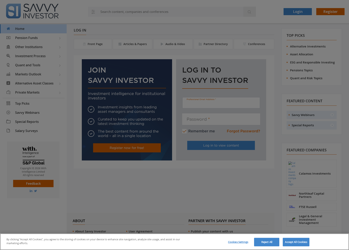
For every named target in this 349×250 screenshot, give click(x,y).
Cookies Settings (238, 242)
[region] (174, 241)
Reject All (266, 242)
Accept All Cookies (296, 242)
